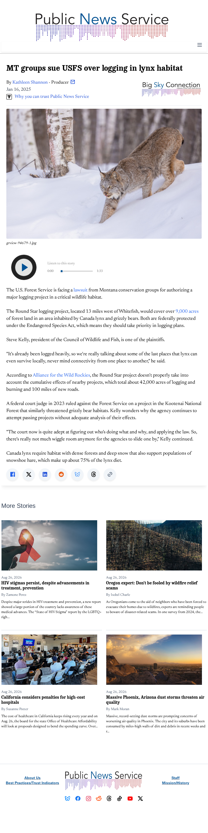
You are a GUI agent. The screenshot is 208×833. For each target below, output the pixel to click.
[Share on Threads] (94, 474)
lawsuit (81, 290)
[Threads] (109, 798)
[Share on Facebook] (12, 474)
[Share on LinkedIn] (45, 474)
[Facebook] (78, 798)
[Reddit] (99, 798)
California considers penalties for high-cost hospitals (43, 700)
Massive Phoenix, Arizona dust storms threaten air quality (155, 700)
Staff (175, 778)
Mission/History (175, 783)
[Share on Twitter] (29, 474)
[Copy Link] (110, 474)
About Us (32, 778)
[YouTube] (130, 798)
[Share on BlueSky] (77, 474)
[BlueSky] (67, 798)
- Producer (41, 82)
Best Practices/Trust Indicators (32, 783)
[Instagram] (88, 798)
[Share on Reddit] (61, 474)
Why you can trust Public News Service (50, 97)
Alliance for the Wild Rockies (61, 375)
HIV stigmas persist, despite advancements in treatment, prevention (45, 585)
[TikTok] (119, 798)
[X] (140, 798)
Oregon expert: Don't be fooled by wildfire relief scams (151, 585)
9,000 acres (187, 311)
